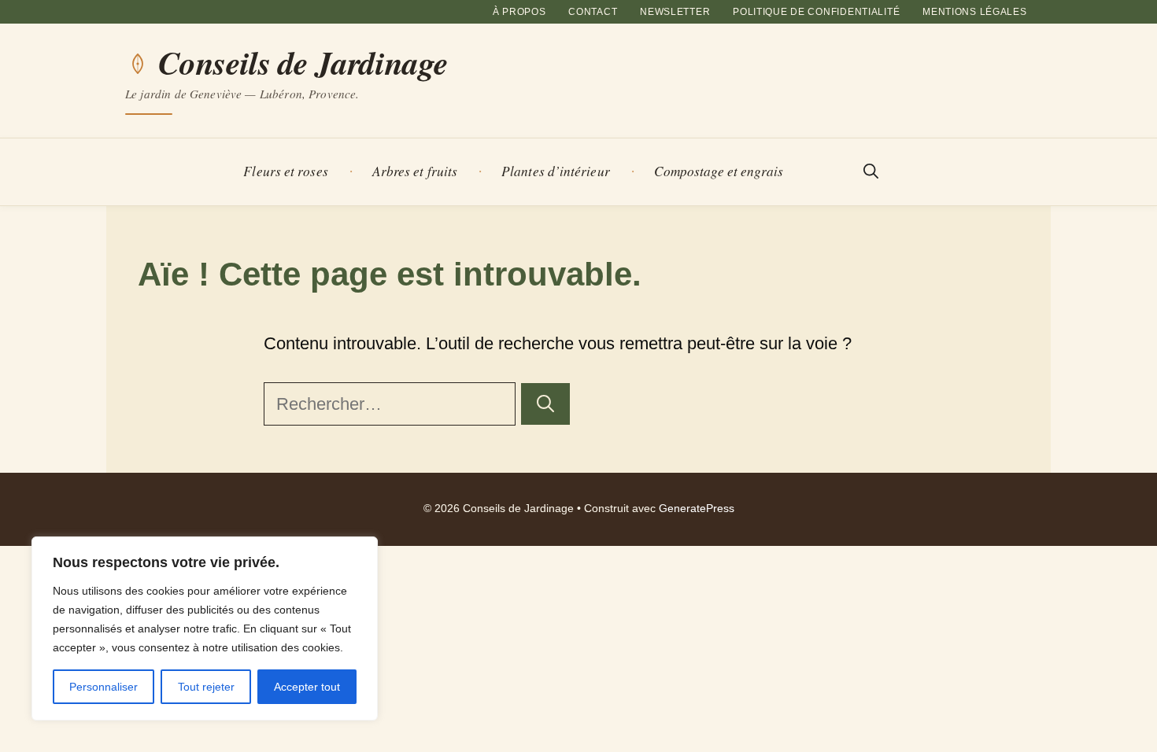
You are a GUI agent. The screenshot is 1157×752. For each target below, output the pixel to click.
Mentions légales (974, 11)
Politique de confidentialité (816, 11)
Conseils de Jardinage (303, 63)
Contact (592, 11)
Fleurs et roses (285, 171)
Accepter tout (307, 686)
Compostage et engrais (719, 171)
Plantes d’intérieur (555, 171)
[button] (871, 171)
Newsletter (675, 11)
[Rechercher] (545, 404)
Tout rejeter (206, 686)
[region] (204, 628)
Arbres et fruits (414, 171)
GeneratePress (696, 508)
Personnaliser (103, 686)
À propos (519, 11)
